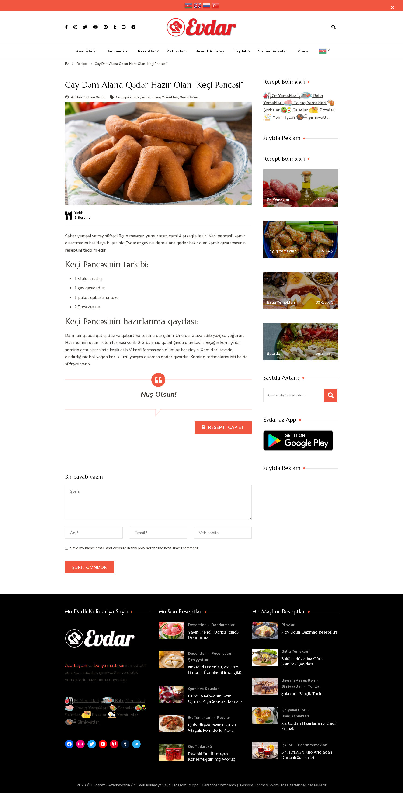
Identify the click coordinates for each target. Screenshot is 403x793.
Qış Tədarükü (200, 746)
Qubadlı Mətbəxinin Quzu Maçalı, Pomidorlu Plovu (212, 727)
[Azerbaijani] (188, 5)
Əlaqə (303, 51)
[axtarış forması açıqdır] (333, 27)
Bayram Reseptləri (298, 680)
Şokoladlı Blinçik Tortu (302, 693)
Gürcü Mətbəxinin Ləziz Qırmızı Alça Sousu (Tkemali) (215, 698)
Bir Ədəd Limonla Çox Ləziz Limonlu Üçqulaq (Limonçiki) (214, 669)
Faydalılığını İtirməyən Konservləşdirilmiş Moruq (211, 756)
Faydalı (241, 51)
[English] (198, 5)
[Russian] (207, 5)
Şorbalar (125, 708)
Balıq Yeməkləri (129, 700)
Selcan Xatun (94, 97)
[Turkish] (216, 5)
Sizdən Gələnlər (272, 51)
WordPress (278, 785)
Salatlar (300, 110)
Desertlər (197, 624)
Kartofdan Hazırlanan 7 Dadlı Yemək (308, 725)
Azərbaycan (76, 665)
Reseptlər (147, 51)
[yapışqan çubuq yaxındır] (392, 7)
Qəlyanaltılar (293, 710)
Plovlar (223, 717)
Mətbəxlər (176, 51)
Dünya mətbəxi (108, 665)
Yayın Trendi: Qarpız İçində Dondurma (213, 634)
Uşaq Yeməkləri (165, 97)
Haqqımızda (117, 51)
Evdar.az (133, 243)
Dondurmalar (223, 624)
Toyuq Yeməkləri (309, 103)
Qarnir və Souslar (203, 688)
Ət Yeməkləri (285, 96)
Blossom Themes (253, 785)
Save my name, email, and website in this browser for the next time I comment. (134, 548)
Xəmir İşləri (189, 97)
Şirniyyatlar (142, 97)
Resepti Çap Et (225, 427)
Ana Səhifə (86, 51)
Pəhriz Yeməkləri (312, 745)
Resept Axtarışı (210, 51)
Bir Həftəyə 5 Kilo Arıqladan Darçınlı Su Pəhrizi (306, 754)
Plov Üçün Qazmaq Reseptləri (309, 632)
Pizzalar (326, 110)
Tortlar (314, 686)
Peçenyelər (221, 653)
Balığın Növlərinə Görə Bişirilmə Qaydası (302, 661)
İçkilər (286, 745)
